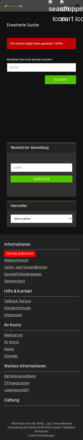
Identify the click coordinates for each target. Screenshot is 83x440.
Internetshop (15, 427)
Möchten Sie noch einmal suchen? (30, 59)
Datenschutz (14, 281)
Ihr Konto (11, 342)
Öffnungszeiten (17, 383)
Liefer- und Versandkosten (25, 267)
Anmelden (41, 179)
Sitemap (11, 356)
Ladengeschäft (16, 390)
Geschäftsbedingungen (23, 274)
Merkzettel (13, 335)
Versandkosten (62, 423)
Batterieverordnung (20, 376)
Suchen (60, 79)
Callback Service (17, 301)
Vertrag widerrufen (19, 253)
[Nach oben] (70, 433)
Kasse (9, 349)
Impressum (13, 315)
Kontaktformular (17, 308)
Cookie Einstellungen (41, 435)
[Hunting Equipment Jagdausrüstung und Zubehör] (11, 6)
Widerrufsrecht (16, 260)
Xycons (43, 431)
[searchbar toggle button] (54, 6)
